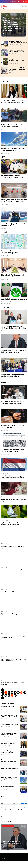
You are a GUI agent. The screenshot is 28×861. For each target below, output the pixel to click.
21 (18, 811)
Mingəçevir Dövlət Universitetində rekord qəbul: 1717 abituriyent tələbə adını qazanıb (18, 60)
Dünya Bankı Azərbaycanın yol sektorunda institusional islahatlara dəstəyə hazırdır (12, 277)
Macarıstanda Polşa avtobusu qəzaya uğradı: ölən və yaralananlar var (12, 126)
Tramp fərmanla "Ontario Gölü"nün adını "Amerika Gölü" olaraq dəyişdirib (12, 177)
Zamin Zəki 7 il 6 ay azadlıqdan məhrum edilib (12, 426)
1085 (18, 692)
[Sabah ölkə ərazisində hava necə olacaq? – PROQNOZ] (14, 139)
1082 (9, 692)
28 (18, 814)
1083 (12, 692)
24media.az (14, 855)
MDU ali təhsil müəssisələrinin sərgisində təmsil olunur (12, 375)
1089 (6, 695)
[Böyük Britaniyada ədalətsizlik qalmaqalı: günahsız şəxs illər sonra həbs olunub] (14, 392)
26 (10, 814)
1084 (15, 692)
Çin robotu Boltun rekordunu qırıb (10, 724)
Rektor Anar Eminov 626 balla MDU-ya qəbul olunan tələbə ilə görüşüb (17, 69)
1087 (25, 692)
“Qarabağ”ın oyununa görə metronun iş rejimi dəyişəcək (16, 50)
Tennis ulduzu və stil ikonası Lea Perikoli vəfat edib (13, 683)
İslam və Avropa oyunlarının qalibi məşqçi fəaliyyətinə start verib (13, 636)
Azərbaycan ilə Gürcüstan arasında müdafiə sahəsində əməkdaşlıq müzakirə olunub (14, 201)
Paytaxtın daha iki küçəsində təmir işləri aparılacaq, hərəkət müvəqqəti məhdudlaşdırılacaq (14, 252)
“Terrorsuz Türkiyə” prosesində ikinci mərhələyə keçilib (13, 450)
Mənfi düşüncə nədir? (7, 592)
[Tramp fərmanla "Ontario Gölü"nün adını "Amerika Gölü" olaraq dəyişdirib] (14, 166)
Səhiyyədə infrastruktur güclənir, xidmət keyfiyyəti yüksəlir (13, 547)
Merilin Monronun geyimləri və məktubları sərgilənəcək (13, 500)
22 (21, 811)
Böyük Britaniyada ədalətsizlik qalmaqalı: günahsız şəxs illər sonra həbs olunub (12, 403)
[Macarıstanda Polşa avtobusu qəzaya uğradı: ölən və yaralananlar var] (14, 115)
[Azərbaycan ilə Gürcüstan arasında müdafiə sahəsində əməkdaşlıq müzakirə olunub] (14, 190)
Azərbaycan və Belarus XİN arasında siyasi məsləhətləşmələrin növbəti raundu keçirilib (18, 43)
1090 (9, 695)
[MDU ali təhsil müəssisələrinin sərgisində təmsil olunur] (14, 365)
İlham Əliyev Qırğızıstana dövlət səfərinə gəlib (13, 225)
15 (21, 809)
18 (6, 811)
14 (18, 809)
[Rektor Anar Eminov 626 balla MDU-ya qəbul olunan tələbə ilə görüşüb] (14, 317)
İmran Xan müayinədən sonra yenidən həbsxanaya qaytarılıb (12, 101)
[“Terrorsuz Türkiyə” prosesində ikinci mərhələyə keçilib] (14, 440)
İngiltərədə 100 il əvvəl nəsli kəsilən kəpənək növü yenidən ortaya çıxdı (11, 523)
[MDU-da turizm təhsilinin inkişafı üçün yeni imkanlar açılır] (14, 341)
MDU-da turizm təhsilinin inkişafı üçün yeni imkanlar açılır (13, 351)
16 (24, 809)
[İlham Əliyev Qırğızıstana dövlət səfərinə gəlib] (14, 214)
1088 (3, 695)
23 (24, 811)
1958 (15, 695)
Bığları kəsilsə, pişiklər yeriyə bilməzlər (12, 614)
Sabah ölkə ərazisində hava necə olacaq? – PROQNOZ (13, 149)
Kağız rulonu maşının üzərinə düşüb (11, 570)
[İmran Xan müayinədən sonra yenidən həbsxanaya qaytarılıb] (14, 91)
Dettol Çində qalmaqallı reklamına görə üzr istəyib (14, 300)
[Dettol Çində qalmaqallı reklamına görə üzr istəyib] (14, 290)
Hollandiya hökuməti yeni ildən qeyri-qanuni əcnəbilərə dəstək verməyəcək (12, 476)
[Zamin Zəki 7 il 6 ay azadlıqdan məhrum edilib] (14, 416)
